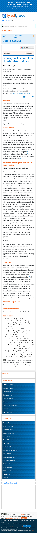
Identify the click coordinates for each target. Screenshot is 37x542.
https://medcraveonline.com (13, 518)
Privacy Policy (11, 532)
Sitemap (18, 9)
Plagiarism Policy (8, 429)
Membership (6, 436)
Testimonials (11, 4)
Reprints (25, 4)
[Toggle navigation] (33, 20)
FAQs (28, 2)
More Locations (27, 526)
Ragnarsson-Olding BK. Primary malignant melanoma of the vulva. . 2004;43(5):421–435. (18, 333)
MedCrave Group (19, 514)
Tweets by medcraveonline (10, 483)
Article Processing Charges (20, 6)
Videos (19, 4)
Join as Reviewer (7, 467)
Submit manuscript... (8, 30)
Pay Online (6, 443)
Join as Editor (7, 454)
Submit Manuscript (8, 423)
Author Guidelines (8, 426)
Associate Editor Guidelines (10, 450)
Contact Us (11, 9)
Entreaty (5, 478)
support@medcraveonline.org (16, 526)
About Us (10, 2)
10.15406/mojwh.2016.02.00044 (22, 93)
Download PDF (29, 97)
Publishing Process (8, 464)
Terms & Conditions (8, 440)
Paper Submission (20, 2)
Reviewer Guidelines (9, 460)
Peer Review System (8, 433)
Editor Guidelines (8, 447)
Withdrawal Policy (8, 471)
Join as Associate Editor (9, 457)
